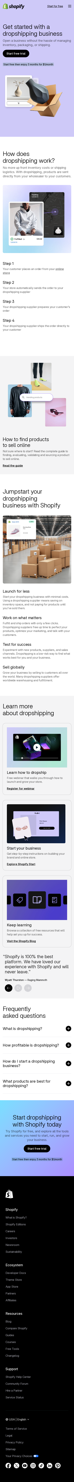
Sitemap (11, 1449)
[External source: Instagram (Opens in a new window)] (33, 1465)
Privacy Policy (15, 1442)
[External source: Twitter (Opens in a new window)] (16, 1465)
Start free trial (16, 53)
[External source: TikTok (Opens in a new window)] (41, 1465)
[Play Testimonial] (18, 988)
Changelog (12, 1355)
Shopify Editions (16, 1224)
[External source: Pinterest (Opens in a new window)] (58, 1465)
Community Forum (17, 1383)
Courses (11, 1342)
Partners (11, 1293)
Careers (10, 1231)
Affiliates (11, 1300)
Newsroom (12, 1245)
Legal (9, 1435)
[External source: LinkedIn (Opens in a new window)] (49, 1465)
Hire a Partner (14, 1390)
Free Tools (12, 1349)
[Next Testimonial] (28, 988)
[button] (69, 6)
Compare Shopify (16, 1328)
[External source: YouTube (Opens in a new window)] (25, 1465)
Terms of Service (16, 1428)
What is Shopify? (16, 1217)
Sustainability (14, 1251)
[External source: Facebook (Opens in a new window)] (8, 1465)
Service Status (15, 1397)
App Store (12, 1286)
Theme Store (14, 1279)
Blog (8, 1321)
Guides (10, 1335)
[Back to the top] (9, 1194)
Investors (11, 1238)
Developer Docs (16, 1273)
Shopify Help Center (18, 1377)
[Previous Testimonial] (8, 988)
